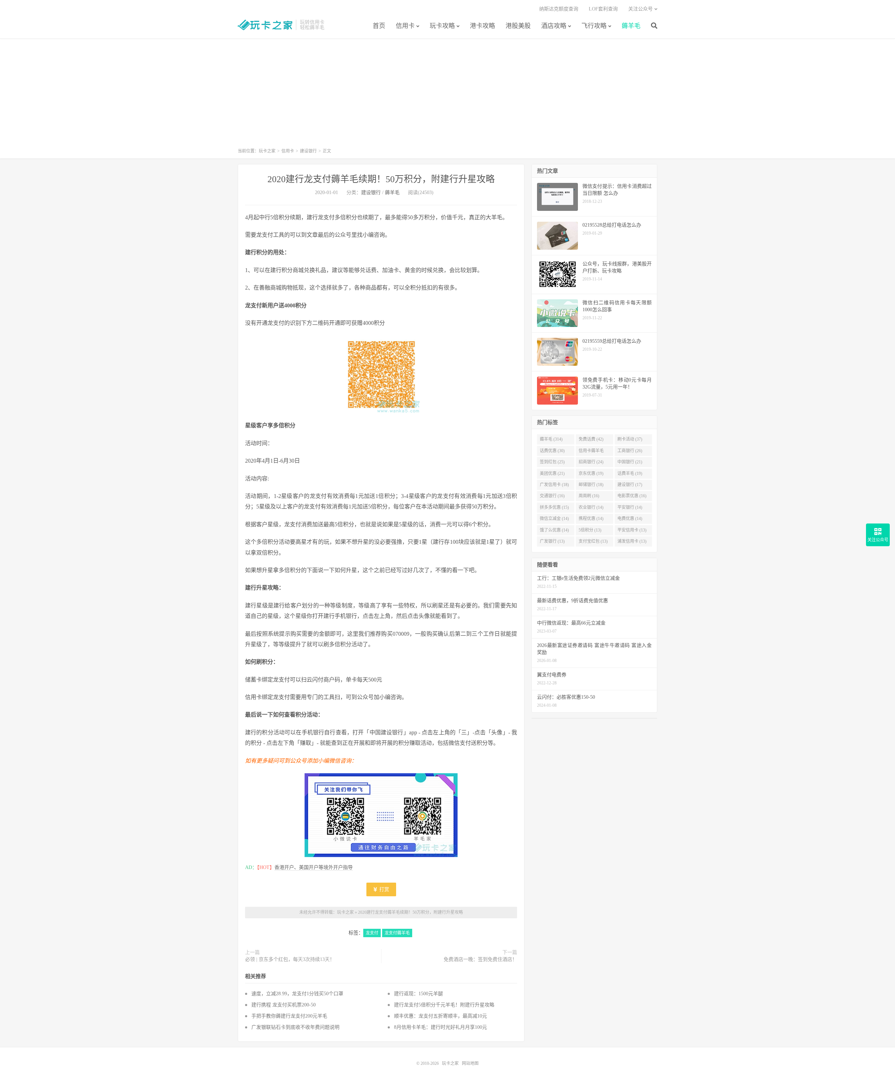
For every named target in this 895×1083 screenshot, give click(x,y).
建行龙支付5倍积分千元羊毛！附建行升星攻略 (444, 1004)
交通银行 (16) (552, 495)
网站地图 (470, 1063)
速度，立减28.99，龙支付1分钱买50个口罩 (297, 993)
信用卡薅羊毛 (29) (591, 452)
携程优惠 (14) (591, 518)
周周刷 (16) (589, 495)
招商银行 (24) (591, 461)
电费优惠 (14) (629, 518)
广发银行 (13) (552, 541)
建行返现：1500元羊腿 (418, 993)
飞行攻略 (594, 25)
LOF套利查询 (603, 9)
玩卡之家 (265, 24)
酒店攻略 (553, 25)
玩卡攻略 (442, 25)
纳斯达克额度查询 (558, 9)
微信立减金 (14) (554, 518)
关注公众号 (640, 9)
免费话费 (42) (591, 439)
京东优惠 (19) (591, 473)
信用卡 (405, 25)
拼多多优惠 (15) (554, 507)
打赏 (383, 889)
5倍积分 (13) (590, 530)
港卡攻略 (482, 25)
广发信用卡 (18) (554, 484)
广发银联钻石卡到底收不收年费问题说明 (295, 1027)
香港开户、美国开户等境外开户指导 (313, 867)
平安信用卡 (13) (631, 530)
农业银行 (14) (591, 507)
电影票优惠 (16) (631, 495)
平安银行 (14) (629, 507)
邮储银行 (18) (591, 484)
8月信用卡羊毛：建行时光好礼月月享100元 (440, 1027)
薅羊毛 (631, 25)
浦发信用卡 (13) (631, 541)
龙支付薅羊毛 (397, 933)
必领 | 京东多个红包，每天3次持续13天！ (290, 959)
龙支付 (372, 933)
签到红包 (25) (552, 461)
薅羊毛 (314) (551, 439)
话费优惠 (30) (552, 450)
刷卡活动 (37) (629, 439)
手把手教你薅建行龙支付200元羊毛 (289, 1016)
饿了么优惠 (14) (554, 530)
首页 (379, 25)
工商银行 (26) (629, 450)
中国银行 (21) (629, 461)
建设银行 (308, 151)
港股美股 (518, 25)
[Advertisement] (447, 96)
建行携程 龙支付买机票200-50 (283, 1004)
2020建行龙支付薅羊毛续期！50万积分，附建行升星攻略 (381, 179)
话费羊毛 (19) (629, 473)
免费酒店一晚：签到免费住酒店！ (480, 959)
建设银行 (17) (629, 484)
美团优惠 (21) (552, 473)
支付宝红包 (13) (593, 541)
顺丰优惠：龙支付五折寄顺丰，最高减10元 (440, 1016)
